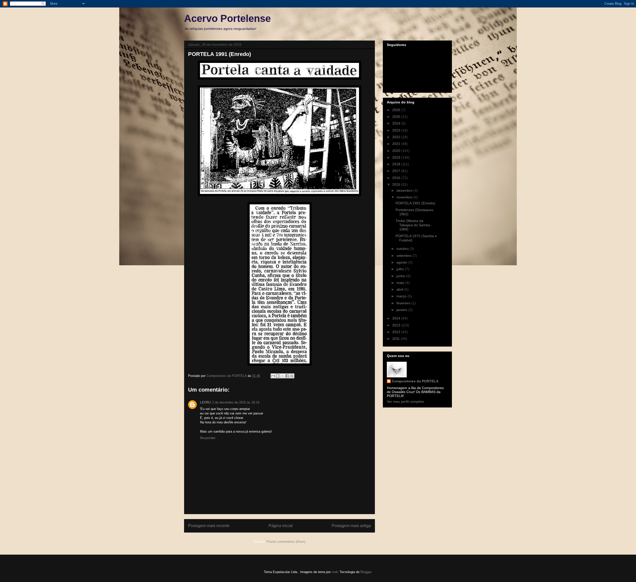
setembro (404, 256)
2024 (396, 123)
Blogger (365, 572)
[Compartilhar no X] (282, 375)
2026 (396, 110)
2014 (396, 318)
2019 (396, 157)
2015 (396, 184)
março (402, 296)
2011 (396, 339)
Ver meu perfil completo (405, 401)
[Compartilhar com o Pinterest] (291, 375)
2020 (396, 151)
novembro (405, 197)
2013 (396, 325)
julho (401, 269)
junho (401, 276)
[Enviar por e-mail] (273, 375)
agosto (402, 262)
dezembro (405, 190)
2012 (396, 332)
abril (400, 289)
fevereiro (404, 303)
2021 (396, 144)
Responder (207, 438)
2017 (396, 171)
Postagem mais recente (209, 526)
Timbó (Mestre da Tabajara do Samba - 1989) (414, 225)
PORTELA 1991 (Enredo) (415, 203)
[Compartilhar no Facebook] (287, 375)
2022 (396, 137)
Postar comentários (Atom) (286, 541)
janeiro (402, 310)
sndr (335, 572)
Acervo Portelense (227, 18)
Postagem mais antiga (351, 526)
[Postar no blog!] (277, 375)
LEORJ (205, 402)
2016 (396, 178)
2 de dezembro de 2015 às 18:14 (235, 402)
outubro (403, 249)
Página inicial (281, 526)
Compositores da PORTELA (415, 381)
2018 (396, 164)
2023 (396, 130)
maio (401, 283)
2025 (396, 117)
